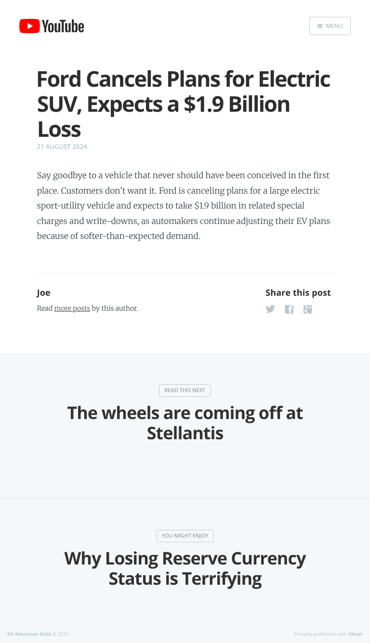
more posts (72, 308)
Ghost (355, 633)
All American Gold (29, 633)
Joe (44, 293)
